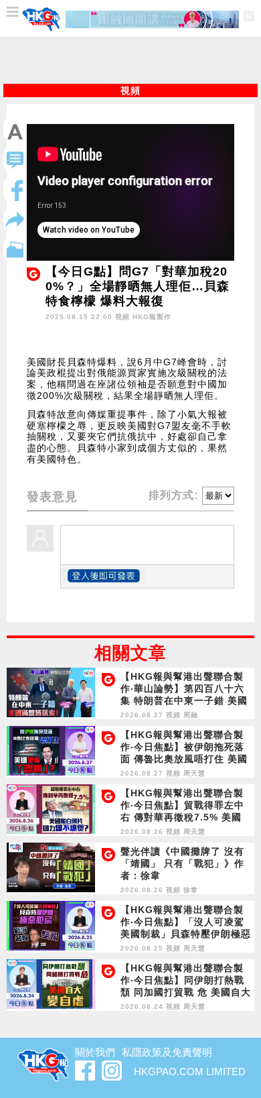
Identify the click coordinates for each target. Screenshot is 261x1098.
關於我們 (95, 1052)
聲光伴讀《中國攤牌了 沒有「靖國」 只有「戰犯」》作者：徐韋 (182, 863)
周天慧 (194, 773)
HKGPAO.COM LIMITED (190, 1071)
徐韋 (190, 890)
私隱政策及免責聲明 (167, 1052)
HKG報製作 (152, 316)
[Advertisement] (130, 60)
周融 (190, 715)
